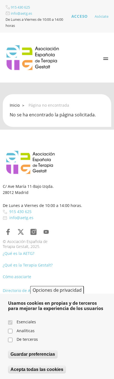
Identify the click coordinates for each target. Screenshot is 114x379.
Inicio (15, 105)
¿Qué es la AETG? (18, 253)
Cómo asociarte (17, 276)
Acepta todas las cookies (37, 369)
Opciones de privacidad (57, 290)
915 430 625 (20, 7)
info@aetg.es (21, 13)
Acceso (79, 16)
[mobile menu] (105, 58)
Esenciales (26, 321)
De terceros (27, 339)
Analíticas (26, 330)
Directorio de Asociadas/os (27, 290)
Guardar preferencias (33, 354)
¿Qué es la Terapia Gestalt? (28, 265)
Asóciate (101, 16)
